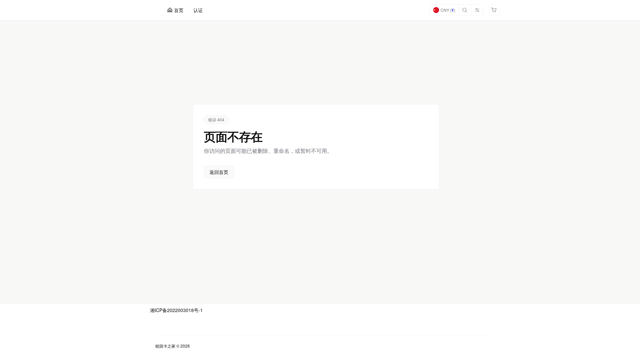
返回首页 (219, 172)
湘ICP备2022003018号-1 (176, 310)
